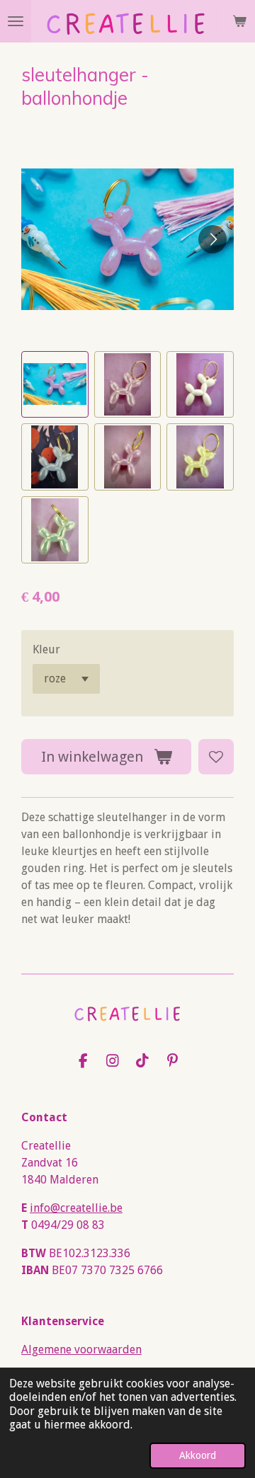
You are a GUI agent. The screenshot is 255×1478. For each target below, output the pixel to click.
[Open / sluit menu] (15, 21)
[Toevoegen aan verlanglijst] (216, 756)
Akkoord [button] (197, 1455)
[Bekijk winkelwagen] (239, 21)
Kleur (46, 649)
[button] (55, 384)
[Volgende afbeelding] (212, 239)
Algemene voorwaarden (81, 1349)
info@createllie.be (76, 1208)
